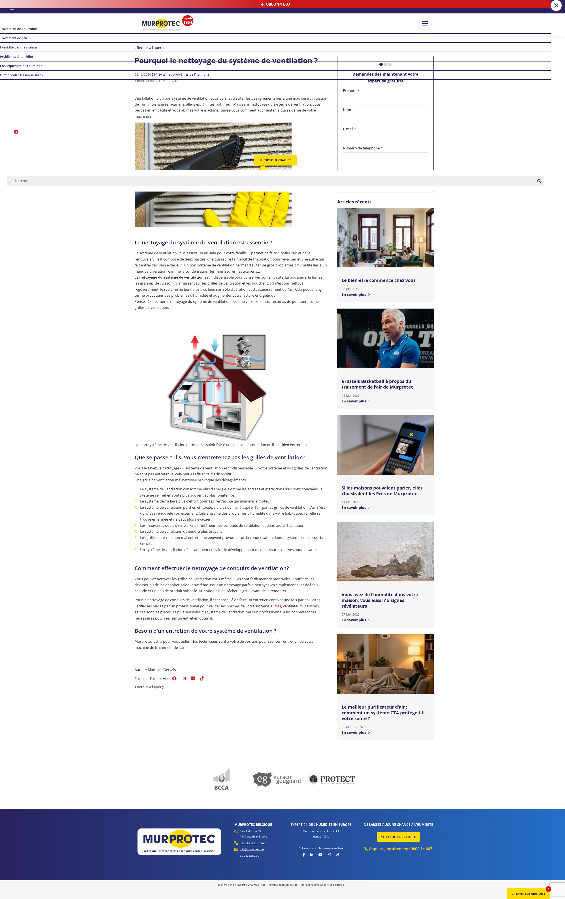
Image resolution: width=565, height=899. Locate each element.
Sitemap (339, 884)
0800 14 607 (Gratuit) (253, 843)
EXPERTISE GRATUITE (401, 837)
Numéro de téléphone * (363, 148)
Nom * (348, 109)
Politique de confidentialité (282, 884)
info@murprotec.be (252, 849)
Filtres (276, 606)
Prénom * (351, 90)
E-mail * (349, 129)
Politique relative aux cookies (316, 884)
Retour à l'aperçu (151, 47)
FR (12, 6)
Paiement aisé (417, 186)
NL (5, 6)
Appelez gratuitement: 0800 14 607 (400, 848)
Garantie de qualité (356, 186)
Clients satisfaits (388, 186)
